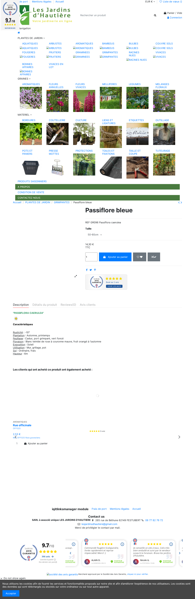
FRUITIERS (55, 52)
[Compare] (99, 417)
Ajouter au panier (118, 256)
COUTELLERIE (57, 120)
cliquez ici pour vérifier (137, 574)
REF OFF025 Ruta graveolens (27, 438)
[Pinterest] (95, 269)
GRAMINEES (83, 52)
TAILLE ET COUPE (135, 152)
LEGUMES (135, 84)
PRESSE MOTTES (54, 152)
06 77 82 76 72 (154, 520)
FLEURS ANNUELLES (56, 86)
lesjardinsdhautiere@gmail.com (99, 524)
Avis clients (88, 304)
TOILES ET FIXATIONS (108, 152)
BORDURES (28, 120)
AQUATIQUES (30, 43)
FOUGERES (28, 52)
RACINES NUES (134, 54)
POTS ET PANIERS (27, 152)
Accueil (59, 1)
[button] (97, 38)
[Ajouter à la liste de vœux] (139, 256)
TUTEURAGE (163, 150)
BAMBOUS (108, 43)
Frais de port (21, 1)
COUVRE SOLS (164, 43)
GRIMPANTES (110, 52)
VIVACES (161, 52)
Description (21, 304)
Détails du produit (44, 304)
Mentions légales (42, 1)
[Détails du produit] (103, 417)
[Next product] (181, 202)
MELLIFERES (109, 84)
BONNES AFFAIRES (27, 66)
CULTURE (81, 120)
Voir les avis (114, 286)
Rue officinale (22, 425)
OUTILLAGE (162, 120)
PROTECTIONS (84, 150)
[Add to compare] (154, 256)
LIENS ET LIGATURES (108, 122)
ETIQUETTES (136, 120)
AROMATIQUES (84, 43)
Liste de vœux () (172, 1)
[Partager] (86, 269)
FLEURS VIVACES (81, 86)
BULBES (133, 43)
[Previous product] (179, 202)
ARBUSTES (55, 43)
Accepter (11, 593)
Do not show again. (15, 578)
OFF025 (17, 428)
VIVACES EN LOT (56, 66)
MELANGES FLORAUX (162, 86)
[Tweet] (91, 269)
